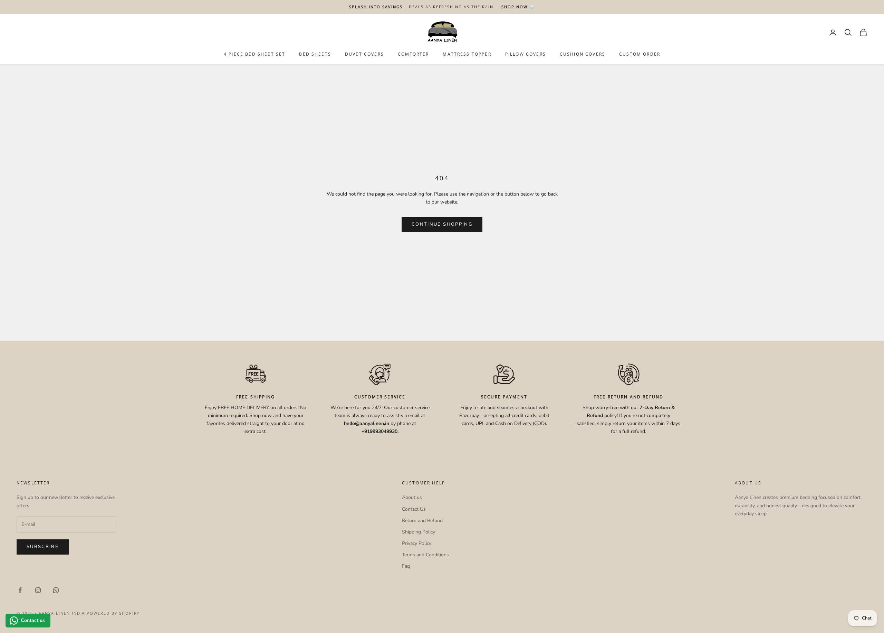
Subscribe (43, 547)
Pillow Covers (525, 54)
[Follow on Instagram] (38, 590)
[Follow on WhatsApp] (55, 590)
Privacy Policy (416, 543)
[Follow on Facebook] (20, 590)
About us (412, 497)
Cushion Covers (582, 54)
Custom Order (639, 54)
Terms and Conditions (425, 554)
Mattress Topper (467, 54)
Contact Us (414, 509)
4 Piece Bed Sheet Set (254, 54)
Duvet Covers (364, 54)
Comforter (413, 54)
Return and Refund (422, 520)
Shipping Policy (418, 532)
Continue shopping (442, 224)
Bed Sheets (315, 54)
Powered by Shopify (113, 613)
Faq (406, 566)
